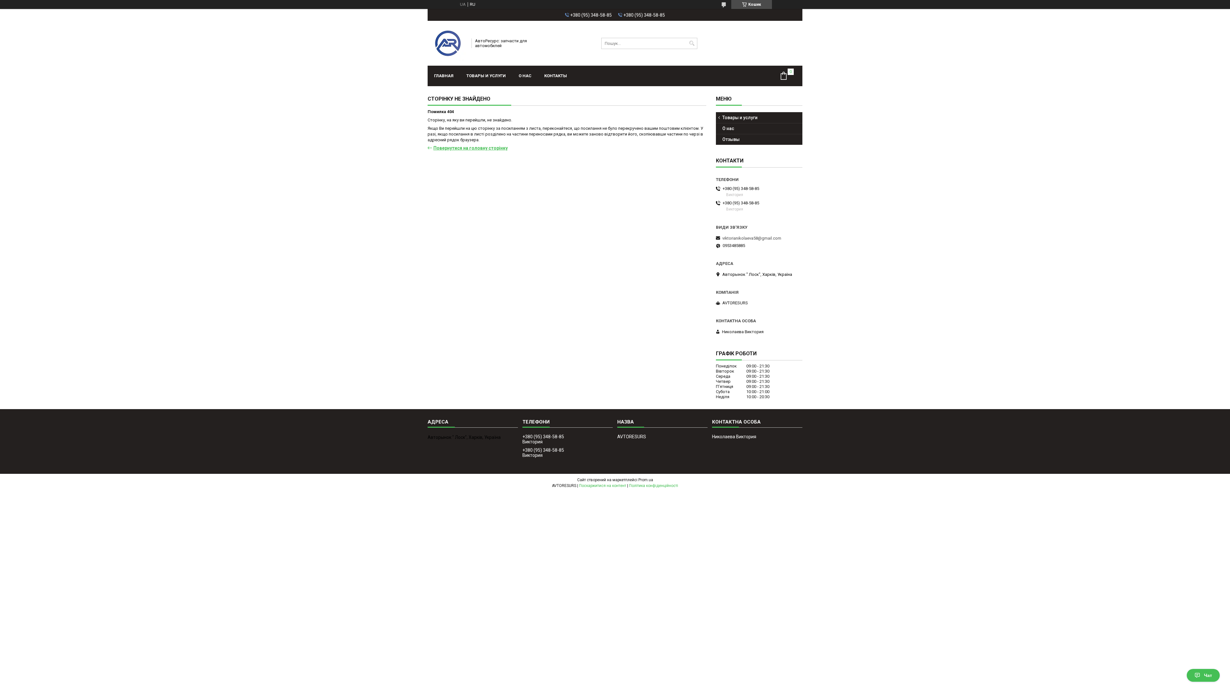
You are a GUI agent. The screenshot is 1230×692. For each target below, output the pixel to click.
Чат (1208, 675)
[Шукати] (691, 43)
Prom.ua (645, 480)
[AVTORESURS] (447, 43)
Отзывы (731, 139)
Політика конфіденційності (653, 485)
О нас (525, 75)
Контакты (555, 75)
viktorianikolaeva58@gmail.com (751, 238)
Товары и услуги (486, 75)
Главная (444, 75)
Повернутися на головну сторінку (470, 148)
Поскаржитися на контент (602, 485)
